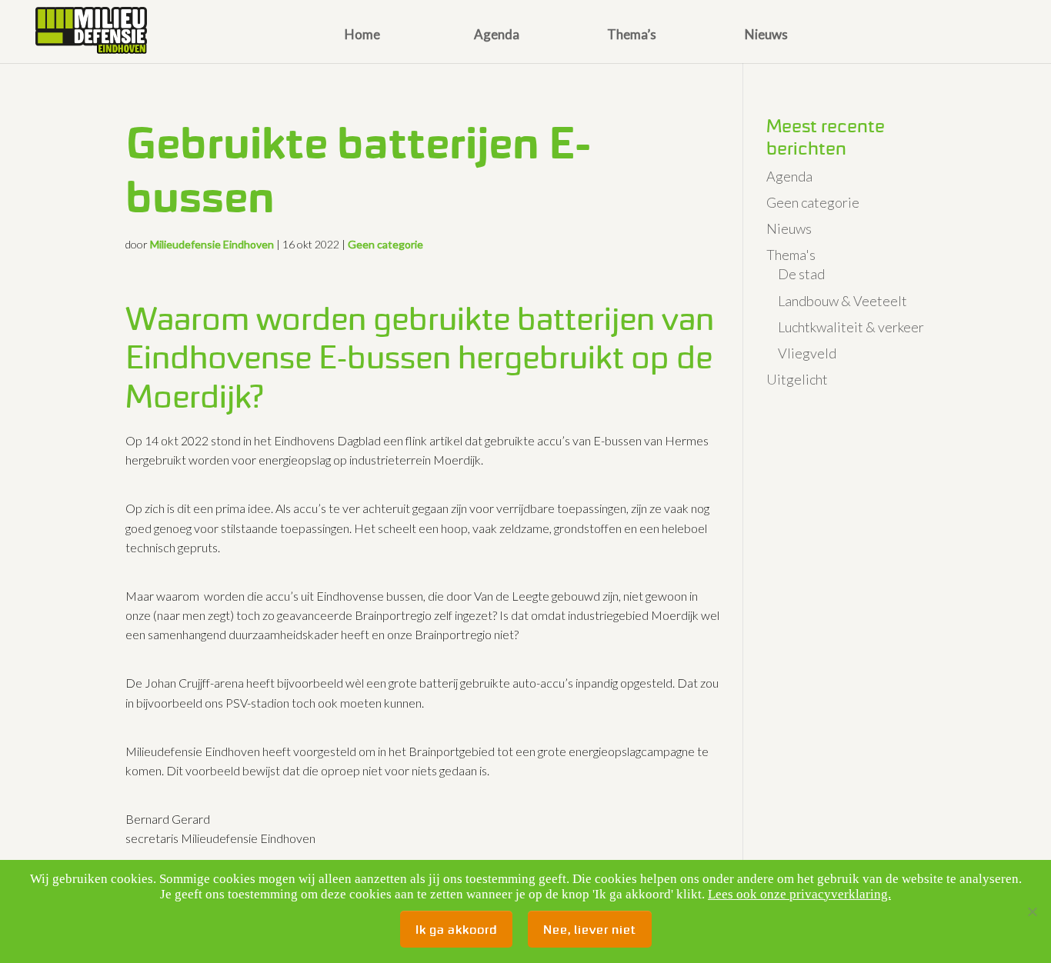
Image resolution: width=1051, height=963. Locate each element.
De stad (801, 273)
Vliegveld (807, 353)
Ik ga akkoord (456, 929)
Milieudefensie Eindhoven (212, 244)
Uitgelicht (797, 379)
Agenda (496, 35)
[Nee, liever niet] (1031, 911)
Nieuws (766, 35)
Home (362, 35)
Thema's (791, 254)
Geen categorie (385, 244)
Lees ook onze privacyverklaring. (799, 894)
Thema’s (631, 35)
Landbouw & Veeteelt (842, 300)
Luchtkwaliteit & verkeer (851, 326)
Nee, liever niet (589, 929)
